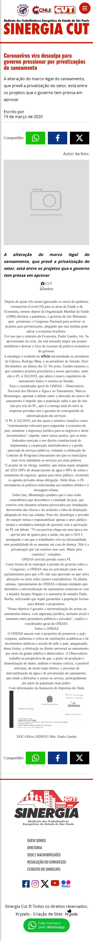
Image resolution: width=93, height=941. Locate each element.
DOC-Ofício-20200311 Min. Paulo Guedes (47, 736)
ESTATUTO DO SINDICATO (43, 869)
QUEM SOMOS (36, 840)
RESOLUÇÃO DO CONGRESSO (46, 862)
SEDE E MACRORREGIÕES (44, 854)
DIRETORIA (34, 847)
